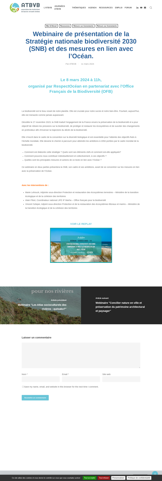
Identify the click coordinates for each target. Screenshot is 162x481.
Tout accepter (89, 478)
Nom (25, 374)
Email (65, 374)
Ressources (65, 26)
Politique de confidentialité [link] (139, 478)
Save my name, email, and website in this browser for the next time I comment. (61, 387)
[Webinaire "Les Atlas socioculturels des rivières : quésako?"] (40, 305)
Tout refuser (104, 478)
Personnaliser (118, 478)
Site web (106, 374)
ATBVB (72, 64)
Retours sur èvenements (83, 26)
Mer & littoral (51, 26)
